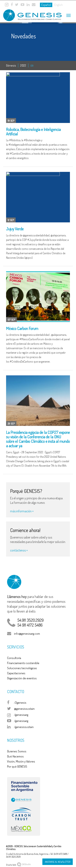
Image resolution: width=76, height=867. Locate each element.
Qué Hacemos (15, 756)
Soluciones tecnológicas (22, 668)
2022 (23, 65)
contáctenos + (19, 550)
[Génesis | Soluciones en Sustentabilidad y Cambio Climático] (28, 13)
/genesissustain (24, 727)
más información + (22, 511)
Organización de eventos (22, 678)
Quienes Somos (16, 751)
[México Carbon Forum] (38, 296)
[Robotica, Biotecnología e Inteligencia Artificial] (38, 97)
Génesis (11, 65)
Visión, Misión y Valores (21, 761)
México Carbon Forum (22, 328)
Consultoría (14, 658)
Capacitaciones (16, 673)
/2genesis (20, 702)
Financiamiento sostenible (23, 663)
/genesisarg (21, 715)
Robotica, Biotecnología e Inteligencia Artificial (33, 131)
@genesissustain (24, 709)
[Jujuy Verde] (38, 197)
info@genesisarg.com (27, 633)
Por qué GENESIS (17, 766)
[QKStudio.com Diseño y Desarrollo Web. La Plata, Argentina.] (24, 863)
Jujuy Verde (15, 228)
